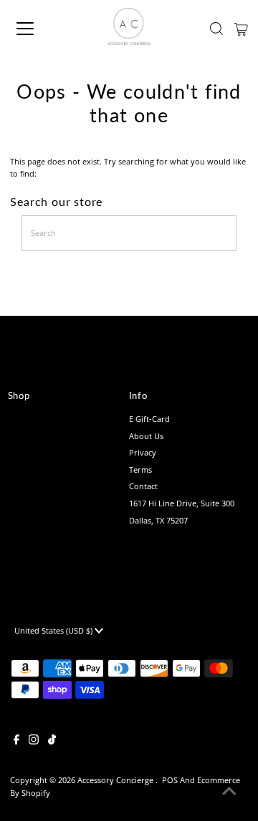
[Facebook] (16, 741)
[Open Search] (216, 28)
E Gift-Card (149, 418)
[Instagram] (33, 741)
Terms (140, 469)
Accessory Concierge (116, 780)
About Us (146, 436)
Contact (143, 486)
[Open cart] (241, 28)
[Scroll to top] (229, 792)
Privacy (142, 452)
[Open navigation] (35, 28)
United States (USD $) (54, 630)
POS (170, 780)
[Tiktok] (51, 741)
